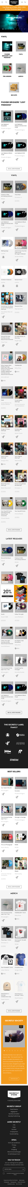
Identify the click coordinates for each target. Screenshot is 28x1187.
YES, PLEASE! (7, 596)
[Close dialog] (26, 585)
